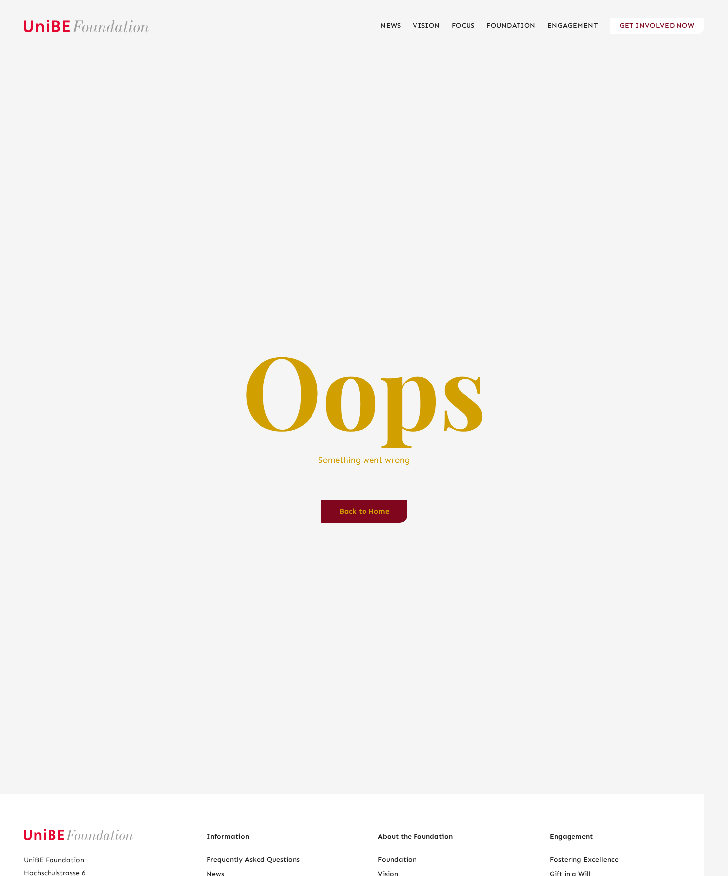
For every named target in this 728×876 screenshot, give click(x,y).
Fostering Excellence (584, 859)
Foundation (397, 859)
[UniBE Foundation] (86, 26)
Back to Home (364, 511)
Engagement (571, 836)
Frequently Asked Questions (253, 859)
